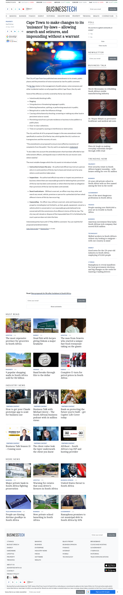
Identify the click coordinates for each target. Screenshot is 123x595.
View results (103, 45)
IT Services (95, 551)
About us (10, 564)
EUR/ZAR (75, 2)
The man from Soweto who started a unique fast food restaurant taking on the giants (72, 342)
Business (22, 16)
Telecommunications (13, 511)
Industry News (64, 16)
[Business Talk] (29, 9)
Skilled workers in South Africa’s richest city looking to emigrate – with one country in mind (102, 238)
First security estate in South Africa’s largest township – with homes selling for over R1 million (102, 169)
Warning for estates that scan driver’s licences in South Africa (45, 486)
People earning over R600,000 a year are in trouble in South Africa (102, 210)
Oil (107, 2)
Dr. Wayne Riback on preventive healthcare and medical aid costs (102, 120)
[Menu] (6, 16)
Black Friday (68, 541)
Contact (10, 571)
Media (37, 554)
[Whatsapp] (15, 9)
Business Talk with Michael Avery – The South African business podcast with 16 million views (45, 415)
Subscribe (113, 9)
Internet (66, 551)
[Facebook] (7, 9)
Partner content (13, 406)
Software (39, 557)
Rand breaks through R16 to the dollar (44, 374)
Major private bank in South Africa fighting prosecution (17, 486)
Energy (41, 16)
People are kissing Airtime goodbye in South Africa (16, 517)
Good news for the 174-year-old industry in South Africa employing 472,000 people (101, 253)
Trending (87, 16)
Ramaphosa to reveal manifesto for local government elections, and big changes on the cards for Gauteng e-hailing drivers (102, 268)
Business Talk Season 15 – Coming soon (18, 447)
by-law (32, 86)
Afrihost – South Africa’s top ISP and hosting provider (71, 449)
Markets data (11, 2)
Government (65, 511)
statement (74, 147)
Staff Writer (10, 24)
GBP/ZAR (57, 2)
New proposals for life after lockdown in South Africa (51, 293)
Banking (13, 16)
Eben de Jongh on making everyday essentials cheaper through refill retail (100, 148)
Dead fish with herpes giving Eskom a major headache (44, 341)
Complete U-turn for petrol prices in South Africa (72, 375)
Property (76, 16)
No (91, 37)
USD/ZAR (39, 2)
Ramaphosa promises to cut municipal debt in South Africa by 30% (73, 517)
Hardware (11, 551)
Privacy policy (13, 574)
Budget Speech (13, 544)
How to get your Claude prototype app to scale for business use (18, 412)
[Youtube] (23, 9)
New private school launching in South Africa (43, 517)
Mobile (65, 554)
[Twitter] (11, 9)
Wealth (96, 16)
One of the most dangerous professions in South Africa (100, 196)
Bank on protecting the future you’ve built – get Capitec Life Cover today (73, 413)
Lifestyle (9, 335)
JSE (19, 2)
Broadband (95, 541)
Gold (90, 2)
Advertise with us (14, 568)
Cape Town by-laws (32, 228)
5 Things (91, 262)
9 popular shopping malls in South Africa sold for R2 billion (17, 375)
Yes (91, 34)
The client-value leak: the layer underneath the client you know (44, 449)
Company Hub (107, 16)
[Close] (117, 592)
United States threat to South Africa (73, 484)
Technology (92, 233)
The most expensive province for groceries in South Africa (17, 341)
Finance (32, 16)
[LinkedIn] (19, 9)
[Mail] (22, 31)
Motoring (51, 16)
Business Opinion (67, 480)
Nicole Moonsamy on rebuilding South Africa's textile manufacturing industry (102, 91)
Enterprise (39, 547)
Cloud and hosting (99, 544)
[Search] (116, 16)
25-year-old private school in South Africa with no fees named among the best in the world (102, 183)
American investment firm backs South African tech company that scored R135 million (102, 224)
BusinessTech (44, 228)
